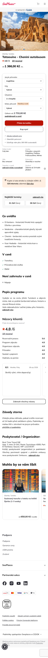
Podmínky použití (8, 616)
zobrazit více (7, 310)
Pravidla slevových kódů (11, 625)
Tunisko (11, 54)
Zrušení (6, 554)
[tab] (24, 634)
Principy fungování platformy (27, 620)
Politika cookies (8, 620)
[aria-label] (8, 3)
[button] (24, 565)
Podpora (6, 541)
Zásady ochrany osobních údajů (29, 616)
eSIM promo (8, 550)
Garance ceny (9, 545)
